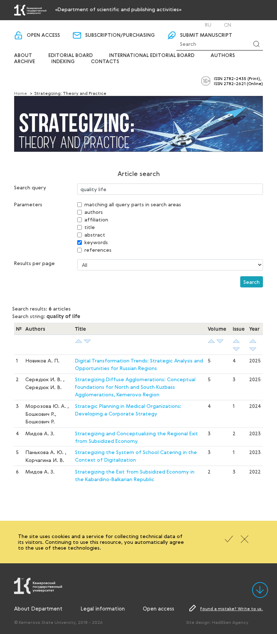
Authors (223, 55)
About (23, 55)
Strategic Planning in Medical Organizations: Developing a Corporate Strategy (128, 409)
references (97, 249)
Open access (43, 35)
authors (93, 211)
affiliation (96, 219)
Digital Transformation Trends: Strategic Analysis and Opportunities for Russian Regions (139, 364)
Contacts (105, 61)
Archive (24, 61)
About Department (38, 608)
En (218, 25)
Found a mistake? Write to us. (231, 608)
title (89, 227)
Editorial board (70, 55)
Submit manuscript (206, 35)
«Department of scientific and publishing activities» (118, 9)
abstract (94, 234)
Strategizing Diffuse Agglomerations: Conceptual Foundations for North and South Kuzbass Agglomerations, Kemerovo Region (135, 387)
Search (251, 281)
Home (20, 93)
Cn (227, 25)
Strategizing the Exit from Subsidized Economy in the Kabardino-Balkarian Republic (134, 475)
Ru (208, 25)
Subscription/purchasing (120, 35)
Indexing (63, 61)
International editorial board (151, 55)
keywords (96, 242)
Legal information (102, 608)
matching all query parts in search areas (132, 204)
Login (184, 24)
